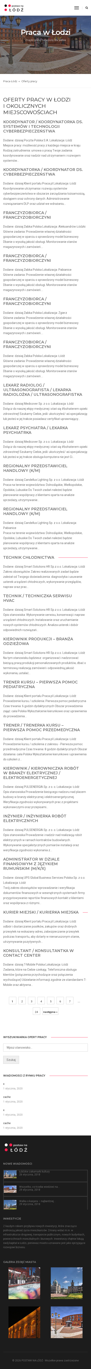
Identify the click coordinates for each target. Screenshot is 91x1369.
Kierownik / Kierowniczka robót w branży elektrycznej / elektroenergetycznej (41, 773)
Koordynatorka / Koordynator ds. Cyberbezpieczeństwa (43, 172)
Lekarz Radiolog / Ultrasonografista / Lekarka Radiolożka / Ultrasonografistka (42, 390)
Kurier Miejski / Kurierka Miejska (41, 912)
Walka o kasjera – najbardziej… (37, 1201)
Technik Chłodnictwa (28, 557)
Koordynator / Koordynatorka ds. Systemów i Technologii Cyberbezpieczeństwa (43, 127)
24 (36, 1012)
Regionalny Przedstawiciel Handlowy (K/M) (35, 468)
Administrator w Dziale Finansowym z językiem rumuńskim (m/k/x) (31, 864)
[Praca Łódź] (14, 7)
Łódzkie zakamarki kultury (34, 1171)
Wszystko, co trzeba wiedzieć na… (39, 1186)
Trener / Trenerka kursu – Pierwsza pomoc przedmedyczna (41, 727)
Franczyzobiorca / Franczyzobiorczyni (27, 215)
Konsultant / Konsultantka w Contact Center (38, 953)
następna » (50, 1012)
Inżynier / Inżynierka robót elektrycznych (34, 818)
